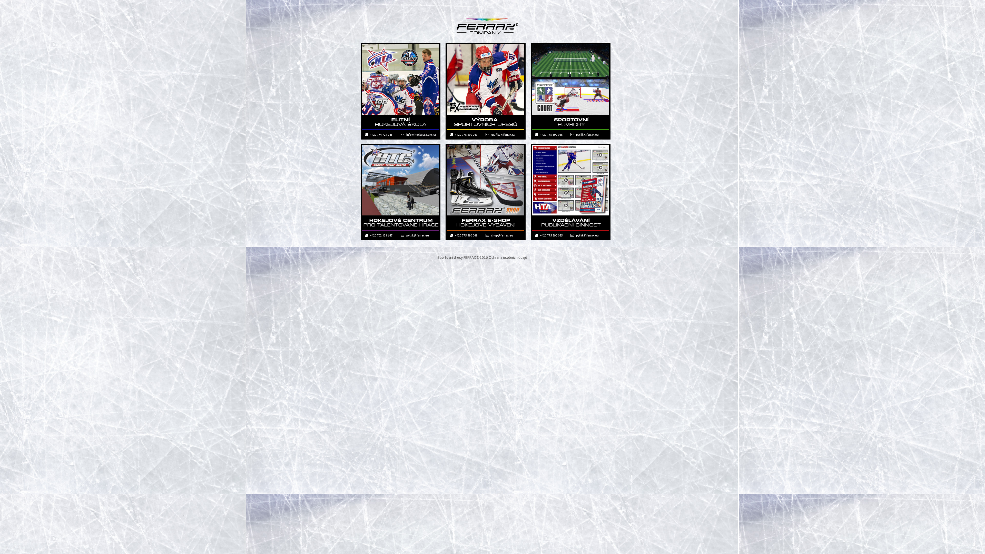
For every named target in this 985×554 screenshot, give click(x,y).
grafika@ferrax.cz (503, 134)
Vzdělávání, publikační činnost (570, 222)
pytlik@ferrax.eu (587, 134)
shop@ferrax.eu (502, 235)
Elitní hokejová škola (400, 122)
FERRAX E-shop (485, 222)
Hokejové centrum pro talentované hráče (400, 222)
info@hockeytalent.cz (421, 134)
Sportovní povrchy (570, 122)
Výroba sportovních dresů (485, 122)
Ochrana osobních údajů (508, 257)
